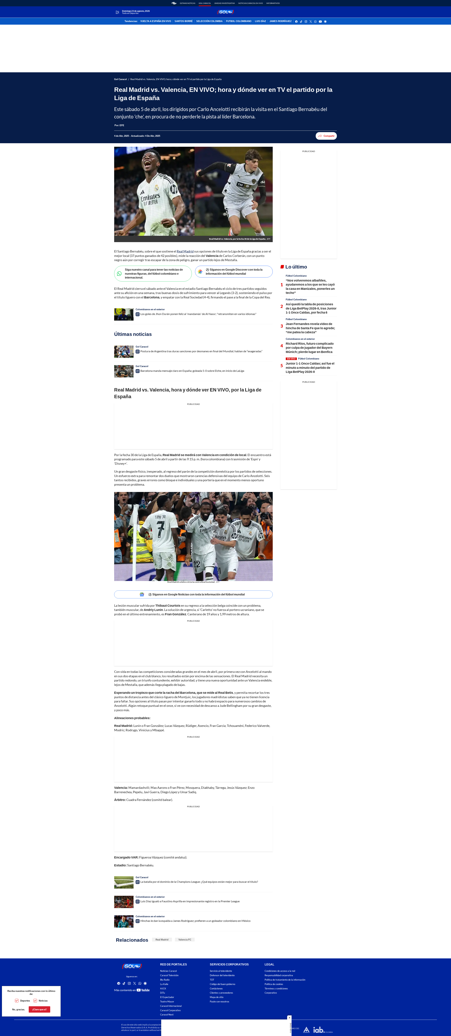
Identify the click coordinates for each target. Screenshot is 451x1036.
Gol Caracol (205, 3)
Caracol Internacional (171, 1006)
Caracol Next (167, 1015)
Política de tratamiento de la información (285, 980)
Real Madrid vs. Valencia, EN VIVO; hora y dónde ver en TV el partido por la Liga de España (176, 79)
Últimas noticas (187, 3)
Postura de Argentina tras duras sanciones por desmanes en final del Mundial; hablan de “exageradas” (201, 351)
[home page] (174, 3)
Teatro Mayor (167, 1001)
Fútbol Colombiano (296, 275)
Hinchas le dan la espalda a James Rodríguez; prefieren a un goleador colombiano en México (195, 920)
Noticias (43, 1000)
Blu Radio (164, 980)
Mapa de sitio (216, 997)
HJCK (163, 988)
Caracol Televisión (169, 975)
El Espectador (167, 997)
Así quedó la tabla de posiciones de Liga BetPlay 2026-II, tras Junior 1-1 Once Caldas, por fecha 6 (311, 308)
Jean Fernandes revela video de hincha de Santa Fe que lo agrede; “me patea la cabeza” (310, 328)
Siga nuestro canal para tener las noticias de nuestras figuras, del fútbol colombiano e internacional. (154, 273)
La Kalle (164, 984)
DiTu (162, 993)
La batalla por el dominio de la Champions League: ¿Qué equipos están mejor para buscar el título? (199, 881)
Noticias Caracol (168, 971)
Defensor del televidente (222, 975)
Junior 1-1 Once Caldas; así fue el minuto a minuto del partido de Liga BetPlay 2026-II (310, 367)
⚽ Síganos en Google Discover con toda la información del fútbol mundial (234, 271)
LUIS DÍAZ (260, 21)
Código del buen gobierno (222, 984)
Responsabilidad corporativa (279, 975)
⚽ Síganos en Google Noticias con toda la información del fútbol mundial (196, 594)
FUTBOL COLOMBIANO (238, 21)
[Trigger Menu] (117, 12)
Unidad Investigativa (224, 3)
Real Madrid (185, 251)
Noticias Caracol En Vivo (250, 3)
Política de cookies (274, 984)
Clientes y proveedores (221, 993)
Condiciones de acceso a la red (280, 971)
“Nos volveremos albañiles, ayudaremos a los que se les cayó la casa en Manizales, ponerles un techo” (310, 286)
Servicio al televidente (221, 971)
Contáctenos (216, 988)
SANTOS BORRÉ (184, 21)
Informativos (273, 3)
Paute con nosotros (219, 1001)
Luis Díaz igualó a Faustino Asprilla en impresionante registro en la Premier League (190, 901)
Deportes (25, 1000)
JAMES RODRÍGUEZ (281, 21)
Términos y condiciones (276, 988)
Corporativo (271, 993)
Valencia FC (184, 939)
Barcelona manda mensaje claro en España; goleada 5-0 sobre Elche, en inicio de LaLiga (192, 370)
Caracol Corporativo (170, 1010)
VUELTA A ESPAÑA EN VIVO (155, 21)
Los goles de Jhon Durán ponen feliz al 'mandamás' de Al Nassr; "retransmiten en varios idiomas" (198, 313)
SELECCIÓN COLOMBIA (209, 21)
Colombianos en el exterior (150, 309)
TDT (212, 980)
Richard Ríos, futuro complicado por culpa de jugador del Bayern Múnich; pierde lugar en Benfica (310, 348)
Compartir (329, 135)
